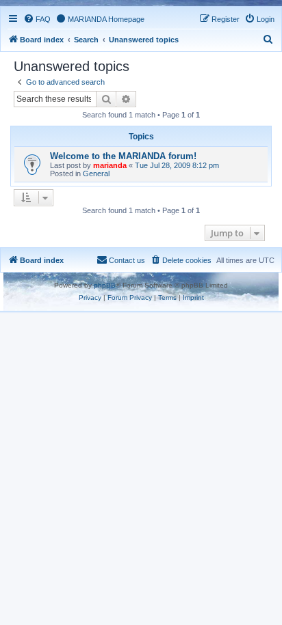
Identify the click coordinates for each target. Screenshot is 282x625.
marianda (110, 165)
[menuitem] (37, 19)
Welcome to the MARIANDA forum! (123, 156)
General (96, 173)
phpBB (105, 285)
